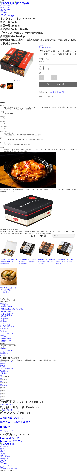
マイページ (3, 463)
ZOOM (18, 80)
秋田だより (3, 450)
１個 (43, 67)
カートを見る (4, 458)
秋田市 (41, 46)
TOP (1, 375)
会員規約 (2, 467)
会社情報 (2, 453)
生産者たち (3, 448)
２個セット (45, 69)
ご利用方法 (3, 460)
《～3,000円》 (49, 47)
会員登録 (2, 462)
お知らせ (2, 452)
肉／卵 (41, 47)
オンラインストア (5, 457)
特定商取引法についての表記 (8, 468)
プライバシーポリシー (6, 465)
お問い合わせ (4, 455)
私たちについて (4, 446)
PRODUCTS (3, 385)
